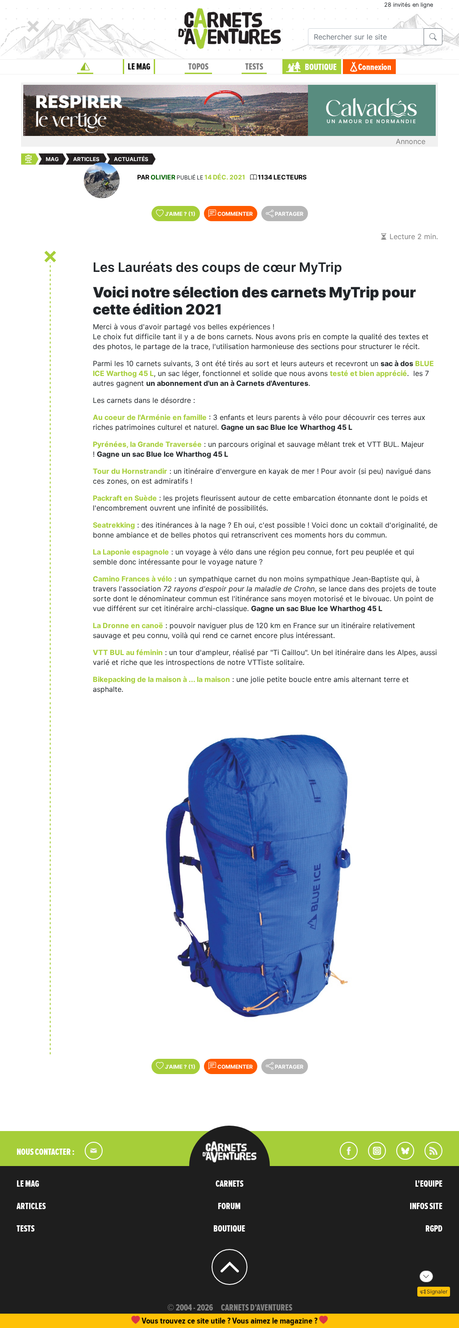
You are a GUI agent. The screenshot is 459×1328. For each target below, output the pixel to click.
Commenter (234, 213)
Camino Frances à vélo (132, 578)
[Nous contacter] (89, 1157)
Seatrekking (114, 524)
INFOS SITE (426, 1206)
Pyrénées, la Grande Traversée (147, 444)
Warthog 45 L (130, 373)
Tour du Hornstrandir (130, 471)
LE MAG (139, 66)
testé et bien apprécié (368, 373)
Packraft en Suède (125, 498)
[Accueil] (85, 67)
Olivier (163, 177)
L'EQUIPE (428, 1183)
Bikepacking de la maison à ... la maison (161, 679)
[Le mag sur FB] (345, 1157)
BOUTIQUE (321, 67)
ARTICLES (31, 1206)
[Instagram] (373, 1157)
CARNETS (229, 1183)
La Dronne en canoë (128, 625)
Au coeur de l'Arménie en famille (150, 417)
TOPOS (198, 66)
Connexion (374, 67)
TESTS (254, 66)
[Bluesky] (400, 1157)
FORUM (229, 1206)
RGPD (433, 1228)
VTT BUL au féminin (128, 652)
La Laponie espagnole (131, 551)
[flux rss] (429, 1157)
